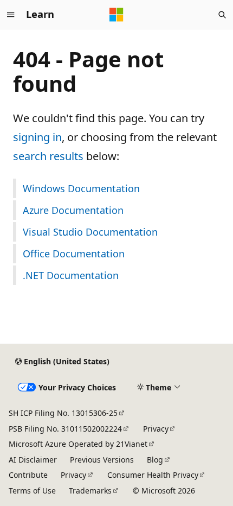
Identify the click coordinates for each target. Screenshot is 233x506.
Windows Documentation (81, 188)
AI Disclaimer (33, 459)
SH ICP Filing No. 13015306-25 (63, 413)
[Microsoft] (116, 15)
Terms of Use (32, 490)
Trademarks (90, 490)
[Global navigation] (11, 14)
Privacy (156, 428)
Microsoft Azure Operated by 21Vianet (78, 444)
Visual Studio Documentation (90, 231)
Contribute (28, 475)
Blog (155, 459)
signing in (37, 137)
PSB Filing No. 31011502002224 (65, 428)
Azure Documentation (73, 210)
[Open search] (222, 14)
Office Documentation (74, 253)
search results (48, 156)
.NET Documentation (71, 275)
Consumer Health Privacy (152, 475)
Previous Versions (102, 459)
